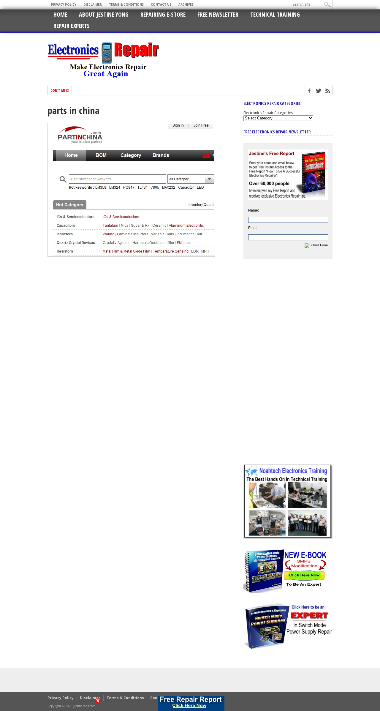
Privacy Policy (63, 4)
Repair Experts (71, 26)
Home (60, 14)
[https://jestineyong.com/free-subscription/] (191, 703)
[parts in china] (131, 255)
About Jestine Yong (104, 14)
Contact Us (161, 4)
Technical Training (275, 14)
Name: (253, 210)
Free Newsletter (217, 14)
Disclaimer (92, 4)
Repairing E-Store (163, 14)
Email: (253, 228)
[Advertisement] (287, 366)
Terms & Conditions (126, 4)
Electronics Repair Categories (268, 112)
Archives (186, 4)
